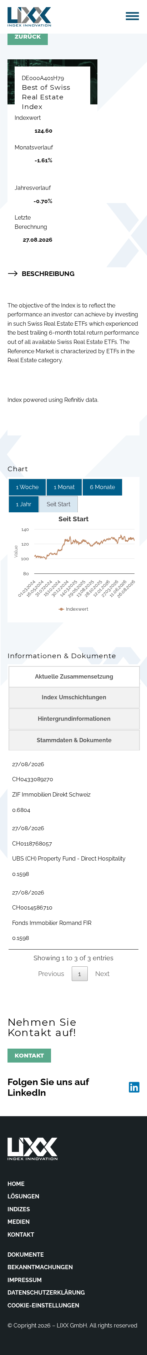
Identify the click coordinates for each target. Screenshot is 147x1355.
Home (16, 1184)
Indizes (18, 1209)
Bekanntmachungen (40, 1267)
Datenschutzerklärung (46, 1292)
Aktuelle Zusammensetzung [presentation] (74, 676)
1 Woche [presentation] (27, 487)
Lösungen (23, 1196)
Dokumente (25, 1254)
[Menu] (132, 16)
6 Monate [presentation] (102, 487)
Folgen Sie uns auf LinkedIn (48, 1087)
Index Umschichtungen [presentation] (74, 697)
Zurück (28, 36)
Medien (18, 1221)
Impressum (24, 1280)
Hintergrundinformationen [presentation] (74, 718)
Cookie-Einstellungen (43, 1305)
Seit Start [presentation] (58, 504)
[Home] (29, 16)
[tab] (27, 487)
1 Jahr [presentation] (23, 504)
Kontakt (29, 1055)
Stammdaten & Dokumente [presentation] (74, 740)
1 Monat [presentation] (64, 487)
